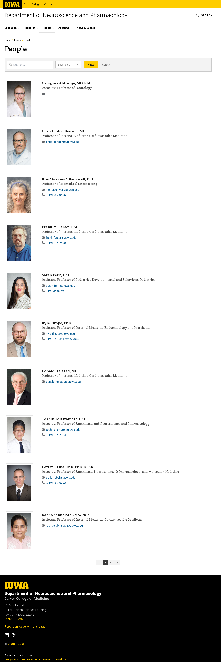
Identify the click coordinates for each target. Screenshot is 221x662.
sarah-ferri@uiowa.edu (60, 285)
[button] (204, 15)
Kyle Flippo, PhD (56, 322)
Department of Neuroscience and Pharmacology (66, 15)
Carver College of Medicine (38, 4)
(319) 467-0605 (56, 195)
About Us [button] (64, 27)
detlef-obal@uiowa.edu (61, 477)
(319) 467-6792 (56, 482)
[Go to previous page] (99, 562)
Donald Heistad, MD (59, 370)
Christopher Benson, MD (63, 131)
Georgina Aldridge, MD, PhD (67, 83)
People (17, 40)
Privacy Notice (11, 659)
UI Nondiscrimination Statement (35, 659)
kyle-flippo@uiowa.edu (60, 333)
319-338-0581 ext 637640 (62, 339)
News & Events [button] (86, 27)
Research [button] (29, 27)
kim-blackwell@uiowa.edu (62, 189)
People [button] (47, 27)
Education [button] (11, 27)
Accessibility (60, 659)
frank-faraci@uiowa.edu (61, 237)
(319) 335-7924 (56, 434)
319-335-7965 (15, 619)
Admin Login (16, 644)
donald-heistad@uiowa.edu (63, 381)
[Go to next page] (116, 562)
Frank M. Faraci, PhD (60, 227)
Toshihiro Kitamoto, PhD (64, 418)
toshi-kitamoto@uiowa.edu (63, 429)
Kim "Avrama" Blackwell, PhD (68, 179)
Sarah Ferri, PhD (56, 275)
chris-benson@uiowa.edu (62, 141)
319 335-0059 (55, 291)
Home (7, 40)
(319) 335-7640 (56, 243)
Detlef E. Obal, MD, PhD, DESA (67, 466)
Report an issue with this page (25, 626)
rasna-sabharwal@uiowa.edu (64, 525)
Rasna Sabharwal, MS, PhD (65, 514)
